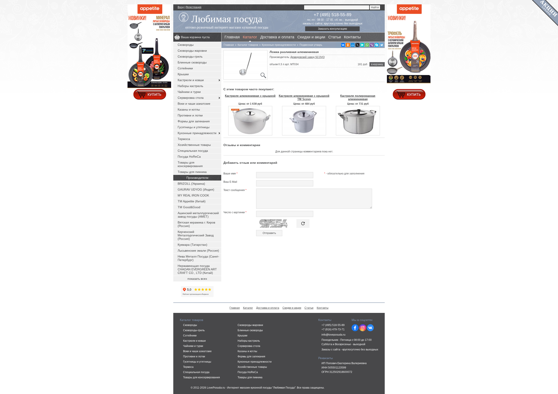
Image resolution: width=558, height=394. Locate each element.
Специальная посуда (193, 150)
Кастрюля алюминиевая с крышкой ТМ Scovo (304, 97)
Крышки (183, 74)
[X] (357, 45)
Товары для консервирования (190, 164)
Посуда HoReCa (189, 156)
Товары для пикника (192, 172)
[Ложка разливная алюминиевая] (245, 64)
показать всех (197, 278)
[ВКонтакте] (343, 45)
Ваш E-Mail (230, 181)
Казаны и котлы (189, 109)
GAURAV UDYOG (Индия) (196, 189)
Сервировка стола (191, 97)
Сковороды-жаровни (192, 50)
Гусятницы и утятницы (193, 127)
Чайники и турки (189, 92)
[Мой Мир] (353, 45)
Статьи (334, 37)
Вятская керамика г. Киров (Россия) (196, 224)
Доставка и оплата (277, 37)
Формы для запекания (194, 121)
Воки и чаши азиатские (194, 103)
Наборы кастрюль (190, 86)
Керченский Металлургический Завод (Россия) (196, 235)
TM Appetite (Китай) (192, 201)
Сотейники (185, 68)
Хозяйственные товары (194, 145)
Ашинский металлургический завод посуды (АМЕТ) (198, 214)
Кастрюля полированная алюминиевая (357, 97)
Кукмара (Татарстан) (192, 244)
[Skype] (377, 45)
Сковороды (186, 44)
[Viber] (372, 45)
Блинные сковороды (192, 62)
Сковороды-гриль (190, 56)
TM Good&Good (189, 207)
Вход (181, 7)
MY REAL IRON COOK (193, 195)
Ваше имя (230, 173)
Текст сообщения (235, 190)
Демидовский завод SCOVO (307, 57)
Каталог (250, 37)
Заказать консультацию (332, 28)
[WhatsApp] (367, 45)
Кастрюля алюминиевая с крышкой (250, 95)
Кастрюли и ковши (191, 80)
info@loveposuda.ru (333, 334)
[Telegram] (381, 45)
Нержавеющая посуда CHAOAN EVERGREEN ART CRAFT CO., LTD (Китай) (197, 269)
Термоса (184, 139)
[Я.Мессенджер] (362, 45)
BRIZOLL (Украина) (191, 183)
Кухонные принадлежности (197, 133)
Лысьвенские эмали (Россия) (198, 250)
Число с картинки (235, 212)
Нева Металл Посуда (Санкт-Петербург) (198, 258)
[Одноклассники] (348, 45)
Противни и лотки (190, 115)
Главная (232, 37)
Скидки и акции (311, 37)
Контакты (352, 37)
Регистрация (193, 7)
